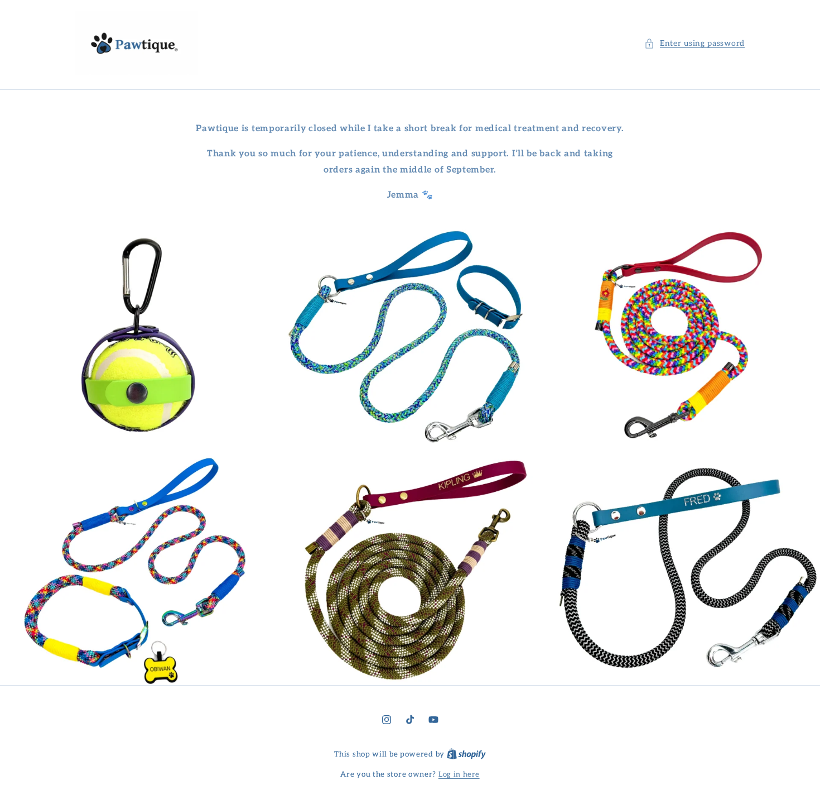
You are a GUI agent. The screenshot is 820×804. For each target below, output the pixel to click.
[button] (694, 43)
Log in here (459, 774)
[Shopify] (466, 754)
